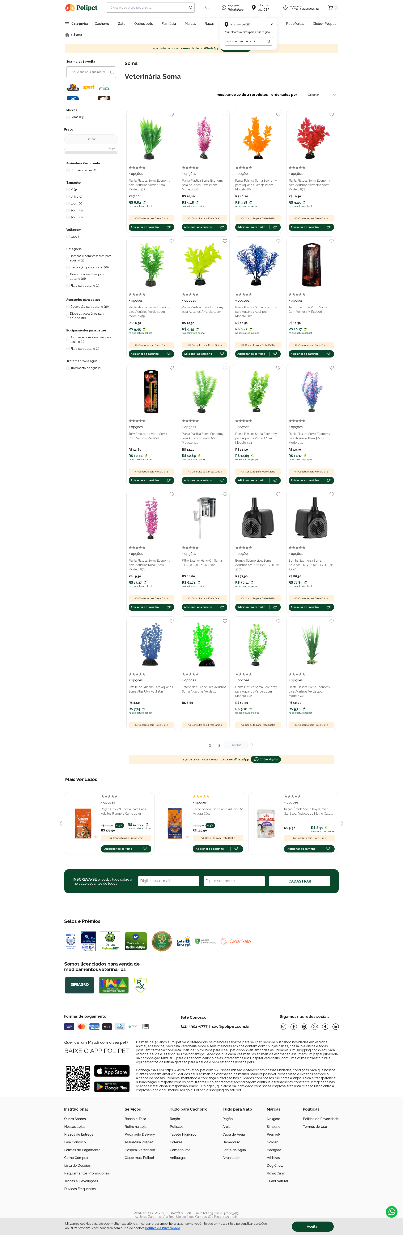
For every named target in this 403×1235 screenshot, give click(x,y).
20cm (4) (77, 210)
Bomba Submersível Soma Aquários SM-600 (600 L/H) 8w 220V (257, 565)
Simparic (273, 1127)
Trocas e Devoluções (81, 1181)
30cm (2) (77, 217)
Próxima (235, 745)
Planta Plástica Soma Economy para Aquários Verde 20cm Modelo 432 (256, 691)
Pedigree (274, 1150)
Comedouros (180, 1150)
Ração (175, 1119)
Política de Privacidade (162, 1228)
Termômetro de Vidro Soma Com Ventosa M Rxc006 (308, 309)
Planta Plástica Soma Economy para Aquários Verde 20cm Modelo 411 (203, 438)
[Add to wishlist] (172, 114)
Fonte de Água (234, 1150)
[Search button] (191, 7)
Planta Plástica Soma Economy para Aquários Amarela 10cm (203, 309)
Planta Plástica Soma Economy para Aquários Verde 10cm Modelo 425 (149, 185)
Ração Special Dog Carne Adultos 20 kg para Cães (218, 811)
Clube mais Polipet (139, 1158)
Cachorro (102, 24)
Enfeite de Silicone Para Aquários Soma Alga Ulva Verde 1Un (204, 689)
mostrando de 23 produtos (257, 95)
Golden (272, 1142)
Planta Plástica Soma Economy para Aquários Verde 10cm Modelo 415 (149, 312)
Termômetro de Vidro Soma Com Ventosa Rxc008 (148, 436)
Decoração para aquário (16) (90, 267)
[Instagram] (283, 1026)
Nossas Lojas (74, 1127)
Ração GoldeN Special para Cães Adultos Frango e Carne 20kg (123, 811)
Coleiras (176, 1142)
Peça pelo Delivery (140, 1134)
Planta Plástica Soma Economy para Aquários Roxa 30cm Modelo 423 (309, 438)
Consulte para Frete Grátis (153, 218)
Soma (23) (77, 117)
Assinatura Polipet (139, 1142)
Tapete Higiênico (183, 1134)
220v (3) (76, 236)
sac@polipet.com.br (231, 1026)
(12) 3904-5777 (194, 1026)
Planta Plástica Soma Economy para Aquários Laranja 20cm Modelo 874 (256, 185)
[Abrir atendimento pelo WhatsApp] (391, 1212)
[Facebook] (293, 1026)
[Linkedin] (335, 1026)
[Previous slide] (61, 823)
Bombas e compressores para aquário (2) (90, 258)
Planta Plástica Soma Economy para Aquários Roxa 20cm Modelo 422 (203, 185)
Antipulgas (178, 1158)
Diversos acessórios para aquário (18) (87, 276)
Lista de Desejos (77, 1166)
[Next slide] (342, 823)
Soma (77, 34)
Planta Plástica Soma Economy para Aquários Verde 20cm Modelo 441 (309, 691)
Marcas (190, 24)
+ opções (136, 174)
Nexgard (273, 1119)
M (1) (74, 189)
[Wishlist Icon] (207, 7)
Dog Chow (275, 1166)
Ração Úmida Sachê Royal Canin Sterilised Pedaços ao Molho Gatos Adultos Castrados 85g (308, 812)
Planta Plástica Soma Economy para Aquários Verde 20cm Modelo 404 (256, 438)
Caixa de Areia (233, 1134)
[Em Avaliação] (88, 941)
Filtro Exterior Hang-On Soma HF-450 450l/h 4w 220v (202, 563)
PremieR (273, 1134)
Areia (226, 1127)
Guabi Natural (277, 1181)
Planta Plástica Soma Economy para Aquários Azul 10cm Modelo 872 (256, 312)
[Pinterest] (304, 1026)
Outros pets (143, 24)
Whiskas (273, 1158)
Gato (122, 24)
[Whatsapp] (314, 1026)
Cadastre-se (309, 9)
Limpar (91, 139)
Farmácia (169, 24)
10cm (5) (76, 203)
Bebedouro (231, 1142)
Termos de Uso (315, 1127)
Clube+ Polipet (324, 24)
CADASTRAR (299, 881)
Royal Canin (276, 1173)
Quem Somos (75, 1119)
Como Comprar (76, 1158)
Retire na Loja (136, 1127)
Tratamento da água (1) (86, 368)
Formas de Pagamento (82, 1150)
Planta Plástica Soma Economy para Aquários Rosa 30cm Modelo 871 (149, 565)
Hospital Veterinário (140, 1150)
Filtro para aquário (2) (85, 285)
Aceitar (313, 1226)
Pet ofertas (295, 24)
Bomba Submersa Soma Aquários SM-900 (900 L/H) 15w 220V (310, 565)
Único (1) (76, 196)
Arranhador (231, 1158)
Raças (210, 24)
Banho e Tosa (135, 1119)
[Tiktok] (325, 1026)
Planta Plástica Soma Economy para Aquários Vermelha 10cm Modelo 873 (309, 185)
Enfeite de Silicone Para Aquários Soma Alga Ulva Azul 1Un (151, 689)
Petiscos (176, 1127)
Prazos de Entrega (78, 1134)
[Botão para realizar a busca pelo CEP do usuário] (268, 41)
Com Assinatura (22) (84, 170)
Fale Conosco (75, 1142)
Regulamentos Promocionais (87, 1173)
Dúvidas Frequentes (80, 1189)
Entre (294, 9)
